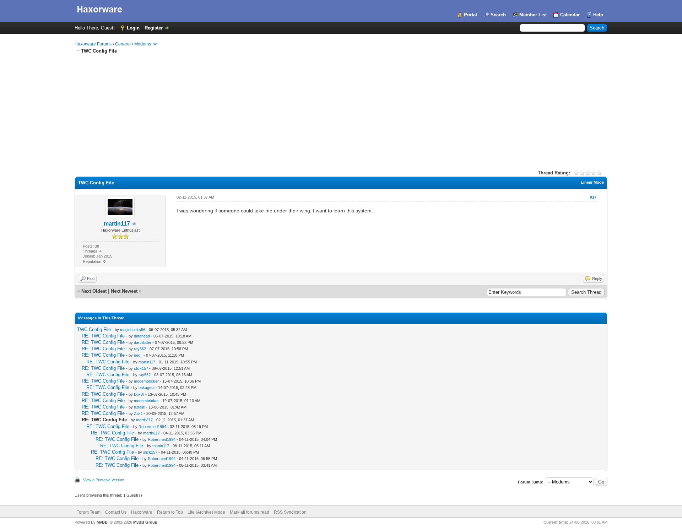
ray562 (140, 349)
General (123, 44)
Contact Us (115, 512)
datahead (142, 336)
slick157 (141, 368)
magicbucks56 (132, 330)
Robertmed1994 (152, 426)
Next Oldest (94, 291)
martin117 (117, 224)
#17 (593, 197)
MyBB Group (145, 522)
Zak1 (138, 413)
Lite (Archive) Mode (206, 512)
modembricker (146, 381)
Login (133, 28)
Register (154, 28)
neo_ (138, 355)
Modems (142, 44)
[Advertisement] (341, 107)
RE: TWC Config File (103, 336)
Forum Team (88, 512)
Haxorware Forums (93, 44)
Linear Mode (592, 182)
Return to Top (170, 512)
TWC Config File (94, 329)
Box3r (139, 394)
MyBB (102, 522)
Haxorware (141, 512)
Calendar (570, 14)
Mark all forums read (249, 512)
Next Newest (124, 291)
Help (598, 14)
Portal (470, 14)
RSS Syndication (290, 512)
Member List (533, 14)
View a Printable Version (103, 480)
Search (498, 14)
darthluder (142, 342)
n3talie (139, 407)
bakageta (147, 387)
